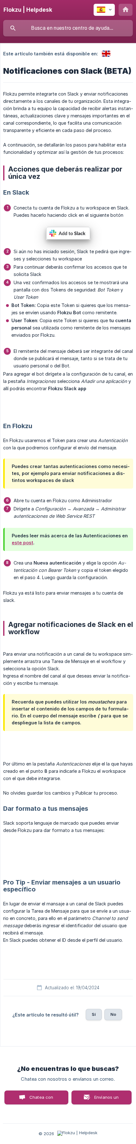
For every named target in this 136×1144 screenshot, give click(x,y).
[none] (27, 10)
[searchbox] (68, 28)
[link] (106, 54)
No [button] (113, 1014)
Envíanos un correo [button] (106, 1099)
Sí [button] (94, 1014)
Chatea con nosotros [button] (40, 1099)
